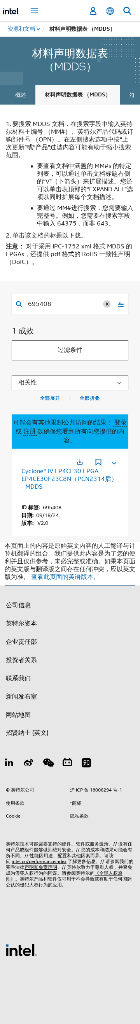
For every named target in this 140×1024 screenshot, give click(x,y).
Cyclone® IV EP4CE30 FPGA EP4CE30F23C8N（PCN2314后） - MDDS (69, 479)
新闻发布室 (21, 697)
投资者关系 (21, 660)
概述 (20, 94)
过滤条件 (70, 350)
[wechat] (47, 764)
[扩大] (113, 461)
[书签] (98, 463)
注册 (30, 431)
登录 (120, 422)
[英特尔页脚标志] (21, 950)
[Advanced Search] (118, 304)
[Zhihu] (86, 764)
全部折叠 (90, 398)
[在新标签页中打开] (79, 462)
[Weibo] (28, 764)
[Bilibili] (67, 764)
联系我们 (18, 678)
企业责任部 (21, 642)
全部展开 (50, 398)
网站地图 (18, 715)
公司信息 (18, 605)
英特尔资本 (21, 623)
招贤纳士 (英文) (27, 733)
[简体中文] (110, 11)
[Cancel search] (107, 304)
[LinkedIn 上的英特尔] (9, 764)
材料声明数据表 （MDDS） (78, 94)
